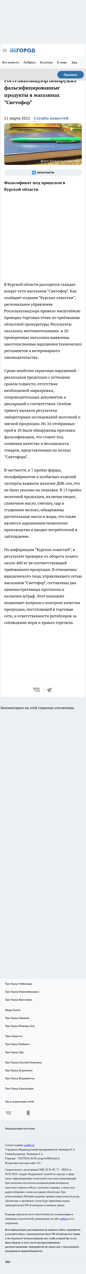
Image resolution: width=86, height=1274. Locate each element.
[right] (81, 63)
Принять (70, 75)
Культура (46, 62)
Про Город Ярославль (18, 999)
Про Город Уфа (14, 1052)
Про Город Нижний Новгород (23, 1062)
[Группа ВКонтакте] (43, 172)
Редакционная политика (20, 1128)
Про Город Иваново (17, 1018)
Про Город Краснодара (19, 1088)
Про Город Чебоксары (18, 983)
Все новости (10, 62)
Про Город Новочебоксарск (22, 991)
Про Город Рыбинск (17, 1044)
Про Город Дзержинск (18, 1070)
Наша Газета (13, 1010)
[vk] (37, 690)
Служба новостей (51, 118)
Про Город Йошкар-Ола (20, 1026)
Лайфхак (29, 62)
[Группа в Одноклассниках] (28, 1112)
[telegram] (50, 690)
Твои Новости (13, 1036)
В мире (62, 62)
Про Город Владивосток (20, 1078)
